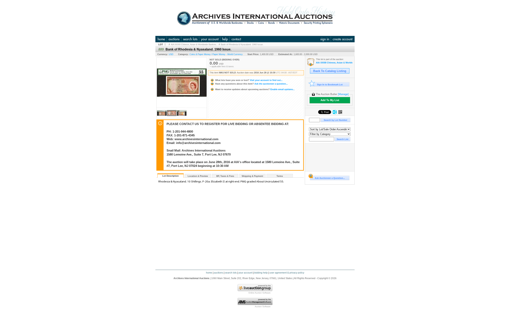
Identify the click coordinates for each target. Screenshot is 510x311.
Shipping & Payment (252, 176)
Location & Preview (198, 176)
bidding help (261, 272)
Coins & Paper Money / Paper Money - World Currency (216, 54)
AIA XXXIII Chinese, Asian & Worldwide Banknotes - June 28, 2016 (334, 63)
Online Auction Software (259, 293)
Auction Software (263, 306)
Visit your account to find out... (248, 80)
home (161, 39)
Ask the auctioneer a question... (251, 84)
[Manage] (343, 94)
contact (236, 39)
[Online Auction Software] (255, 290)
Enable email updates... (255, 89)
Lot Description (170, 176)
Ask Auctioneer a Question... (330, 178)
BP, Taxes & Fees (225, 176)
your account (210, 39)
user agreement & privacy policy (287, 272)
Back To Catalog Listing (329, 71)
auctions (174, 39)
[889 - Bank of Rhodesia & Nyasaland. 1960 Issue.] (162, 117)
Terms (280, 176)
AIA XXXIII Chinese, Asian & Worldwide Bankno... (194, 44)
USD (171, 54)
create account (342, 39)
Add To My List (330, 100)
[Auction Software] (255, 304)
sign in (324, 39)
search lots (190, 39)
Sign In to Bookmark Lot (330, 84)
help (225, 39)
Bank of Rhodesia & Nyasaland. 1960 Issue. (242, 44)
